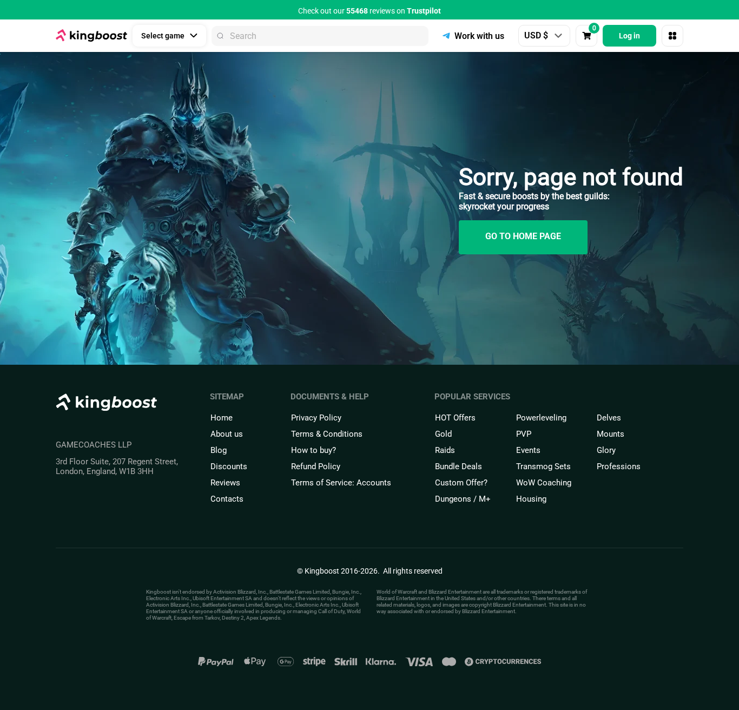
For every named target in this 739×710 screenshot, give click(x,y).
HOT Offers (455, 418)
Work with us (479, 36)
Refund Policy (315, 466)
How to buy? (313, 450)
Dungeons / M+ (463, 499)
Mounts (610, 434)
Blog (218, 450)
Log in (629, 35)
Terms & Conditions (326, 434)
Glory (606, 450)
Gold (443, 434)
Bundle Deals (458, 466)
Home (221, 418)
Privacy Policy (316, 418)
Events (528, 450)
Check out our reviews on (369, 10)
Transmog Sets (543, 466)
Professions (619, 466)
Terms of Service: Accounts (341, 483)
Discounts (228, 466)
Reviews (225, 483)
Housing (531, 499)
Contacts (226, 499)
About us (226, 434)
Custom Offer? (461, 483)
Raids (445, 450)
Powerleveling (541, 418)
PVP (523, 434)
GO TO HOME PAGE (523, 236)
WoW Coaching (543, 483)
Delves (609, 418)
